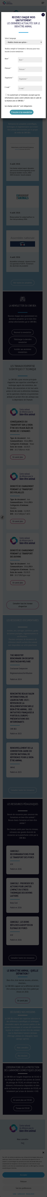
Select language (10, 38)
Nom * (7, 58)
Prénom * (8, 68)
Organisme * (9, 77)
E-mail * (7, 87)
